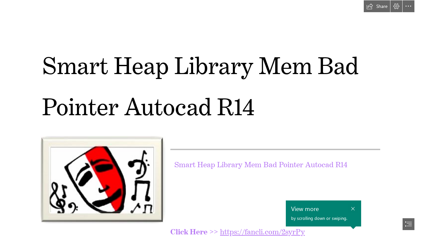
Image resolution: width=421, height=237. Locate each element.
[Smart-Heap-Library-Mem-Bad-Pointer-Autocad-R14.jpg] (102, 179)
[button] (377, 6)
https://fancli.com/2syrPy (262, 230)
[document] (210, 118)
